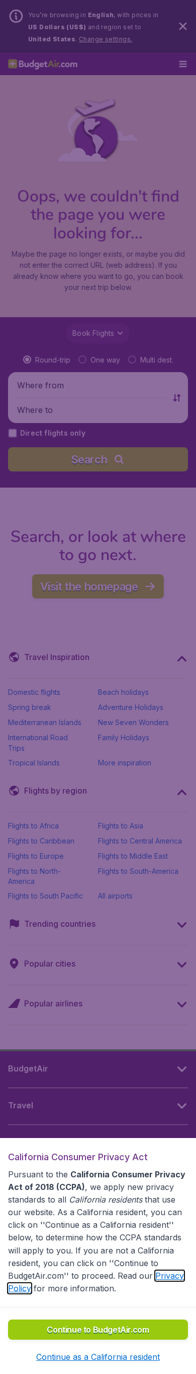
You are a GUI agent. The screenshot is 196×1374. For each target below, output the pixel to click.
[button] (98, 1357)
